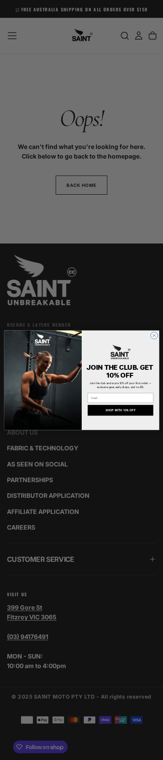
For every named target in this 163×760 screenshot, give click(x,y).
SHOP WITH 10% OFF (120, 410)
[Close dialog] (153, 335)
